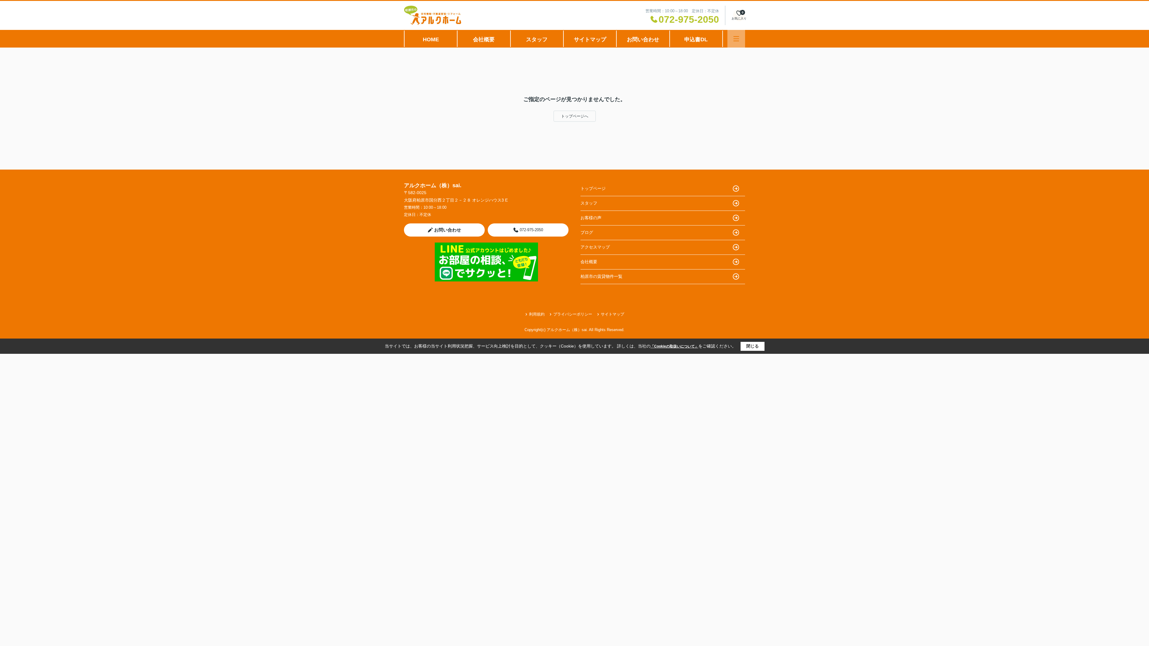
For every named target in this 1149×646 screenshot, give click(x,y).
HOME (431, 39)
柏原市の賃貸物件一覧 (601, 276)
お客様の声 (590, 217)
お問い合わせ (643, 39)
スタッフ (537, 39)
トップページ (593, 188)
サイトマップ (590, 39)
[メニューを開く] (736, 39)
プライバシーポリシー (572, 314)
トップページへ (574, 116)
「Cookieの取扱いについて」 (674, 346)
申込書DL (696, 39)
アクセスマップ (595, 247)
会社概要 (484, 39)
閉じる (752, 346)
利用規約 (537, 314)
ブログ (586, 232)
